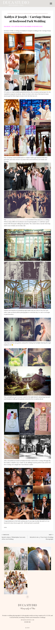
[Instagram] (27, 596)
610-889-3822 (27, 622)
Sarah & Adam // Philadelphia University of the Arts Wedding (13, 537)
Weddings (45, 13)
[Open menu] (51, 3)
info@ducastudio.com (27, 619)
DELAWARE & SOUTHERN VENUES (34, 13)
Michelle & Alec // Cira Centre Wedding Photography (41, 537)
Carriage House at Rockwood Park (16, 13)
